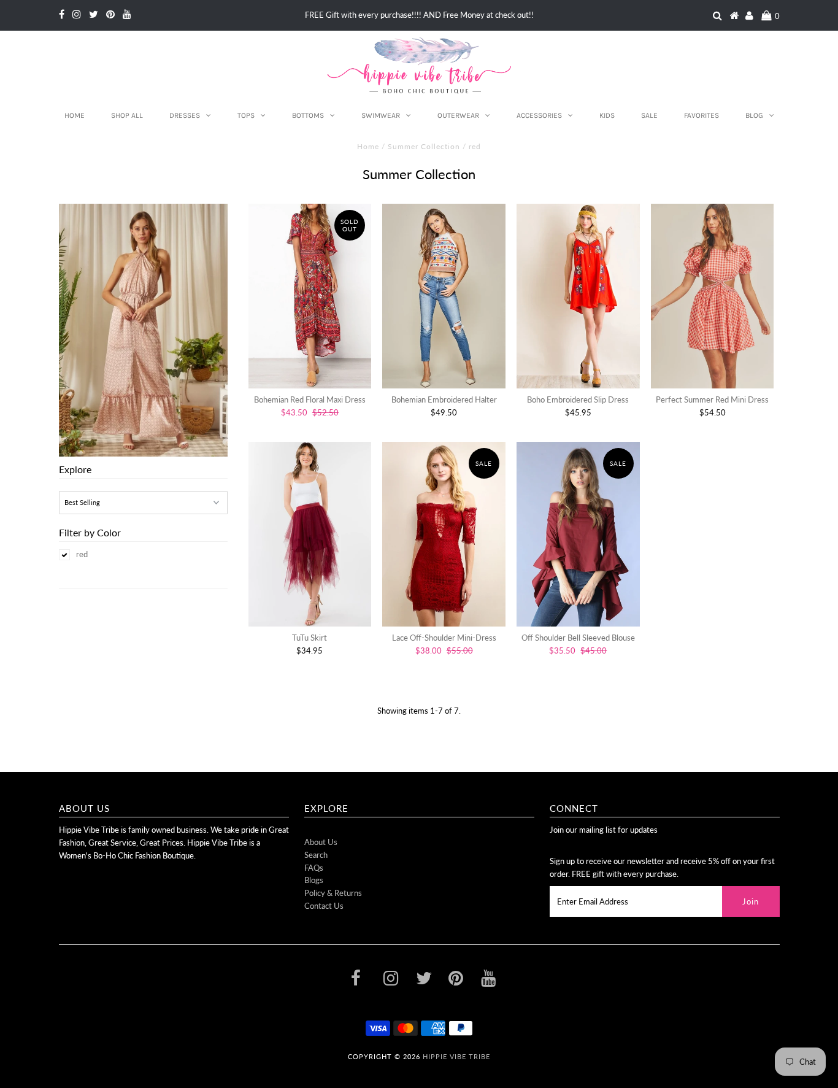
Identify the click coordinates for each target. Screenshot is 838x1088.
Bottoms (308, 115)
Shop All (127, 115)
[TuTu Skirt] (310, 534)
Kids (607, 115)
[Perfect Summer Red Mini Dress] (712, 296)
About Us (320, 842)
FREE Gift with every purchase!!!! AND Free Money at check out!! (419, 15)
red (82, 554)
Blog (754, 115)
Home (74, 115)
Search (316, 855)
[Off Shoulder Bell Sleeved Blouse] (578, 534)
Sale (649, 115)
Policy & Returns (333, 893)
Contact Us (324, 906)
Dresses (184, 115)
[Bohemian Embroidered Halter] (443, 296)
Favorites (701, 115)
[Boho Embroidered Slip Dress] (578, 296)
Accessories (539, 115)
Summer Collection (424, 146)
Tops (246, 115)
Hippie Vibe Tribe (456, 1056)
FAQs (313, 868)
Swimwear (380, 115)
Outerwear (458, 115)
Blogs (313, 880)
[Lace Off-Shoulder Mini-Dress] (443, 534)
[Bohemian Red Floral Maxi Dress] (310, 296)
